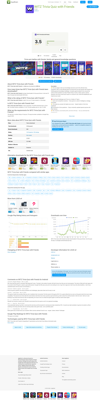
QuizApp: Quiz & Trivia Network (23, 165)
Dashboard (75, 2)
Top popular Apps (43, 370)
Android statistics (43, 361)
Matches (67, 177)
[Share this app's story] (61, 50)
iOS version (58, 81)
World (25, 184)
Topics (34, 184)
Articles (63, 373)
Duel (39, 184)
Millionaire (58, 190)
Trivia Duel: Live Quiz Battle (76, 165)
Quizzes (47, 184)
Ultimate (19, 177)
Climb (30, 184)
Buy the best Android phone (46, 373)
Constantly (77, 177)
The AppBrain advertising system (69, 379)
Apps (65, 2)
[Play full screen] (65, 50)
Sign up (82, 2)
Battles (14, 177)
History (50, 193)
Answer (67, 180)
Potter (49, 177)
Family (46, 193)
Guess (14, 193)
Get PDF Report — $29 (58, 129)
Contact (63, 361)
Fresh (9, 180)
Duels (63, 190)
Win (23, 177)
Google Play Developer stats (46, 364)
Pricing (69, 2)
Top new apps (82, 327)
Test (72, 180)
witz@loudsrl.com (55, 255)
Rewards (37, 193)
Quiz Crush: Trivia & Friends (55, 165)
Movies (58, 177)
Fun (9, 190)
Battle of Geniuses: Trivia (12, 165)
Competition (68, 190)
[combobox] (53, 2)
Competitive (28, 177)
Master (89, 190)
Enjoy (43, 184)
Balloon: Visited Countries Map (34, 208)
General (58, 180)
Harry (45, 177)
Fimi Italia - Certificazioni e (12, 208)
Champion (35, 177)
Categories (23, 190)
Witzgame (28, 180)
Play (89, 180)
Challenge (84, 180)
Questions (53, 180)
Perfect (9, 193)
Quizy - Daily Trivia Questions (65, 165)
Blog (63, 376)
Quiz (48, 180)
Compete (16, 184)
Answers (84, 190)
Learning (39, 190)
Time (52, 184)
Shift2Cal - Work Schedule (23, 208)
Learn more (66, 126)
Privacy (63, 364)
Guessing (79, 190)
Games (14, 190)
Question (29, 190)
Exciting (52, 190)
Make (42, 193)
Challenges (10, 184)
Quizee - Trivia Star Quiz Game (44, 165)
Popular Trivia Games (52, 327)
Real (48, 190)
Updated (83, 177)
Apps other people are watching (33, 327)
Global (23, 193)
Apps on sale (18, 327)
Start (74, 190)
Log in (90, 2)
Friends (37, 180)
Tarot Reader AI (21, 381)
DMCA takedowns (66, 370)
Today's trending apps (68, 327)
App (44, 190)
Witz (10, 177)
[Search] (60, 2)
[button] (71, 261)
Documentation (65, 367)
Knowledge (42, 180)
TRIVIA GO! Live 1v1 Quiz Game (87, 165)
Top (18, 180)
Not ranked (29, 135)
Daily (34, 190)
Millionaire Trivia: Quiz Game (34, 165)
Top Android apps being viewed (24, 374)
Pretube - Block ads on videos (24, 378)
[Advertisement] (48, 22)
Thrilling (40, 177)
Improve (28, 193)
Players (21, 184)
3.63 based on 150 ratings (32, 132)
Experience (57, 184)
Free (32, 193)
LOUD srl (19, 198)
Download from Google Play (46, 81)
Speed (72, 177)
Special (87, 177)
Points (14, 180)
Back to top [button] (96, 387)
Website (53, 258)
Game (63, 180)
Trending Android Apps (45, 367)
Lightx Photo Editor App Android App (26, 384)
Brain (18, 190)
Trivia (33, 180)
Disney (53, 177)
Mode (22, 180)
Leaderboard (77, 180)
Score (62, 177)
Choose (18, 193)
